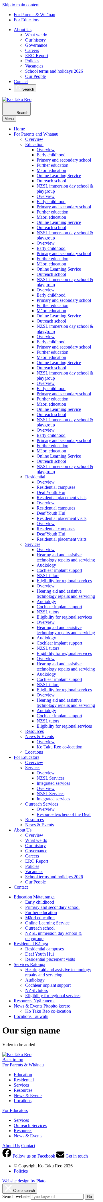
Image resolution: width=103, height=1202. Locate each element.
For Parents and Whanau (36, 134)
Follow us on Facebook (33, 1156)
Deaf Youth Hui (51, 492)
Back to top (12, 1059)
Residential (35, 476)
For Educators (26, 19)
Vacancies (34, 65)
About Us (22, 29)
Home (19, 128)
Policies (32, 60)
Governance (36, 45)
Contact (21, 81)
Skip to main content (20, 4)
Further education (52, 165)
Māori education (51, 170)
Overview (34, 139)
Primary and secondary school (64, 160)
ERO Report (36, 55)
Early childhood (51, 154)
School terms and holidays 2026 (54, 71)
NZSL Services (50, 778)
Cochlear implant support (59, 570)
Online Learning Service (59, 175)
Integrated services (53, 783)
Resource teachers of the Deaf (64, 814)
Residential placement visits (61, 497)
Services (32, 544)
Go (89, 1196)
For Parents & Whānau (34, 14)
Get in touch (76, 1156)
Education (34, 144)
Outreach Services (41, 804)
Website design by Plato (23, 1180)
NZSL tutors (48, 575)
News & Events (39, 736)
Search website (15, 1196)
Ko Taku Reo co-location (59, 746)
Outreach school (51, 180)
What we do (36, 34)
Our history (35, 40)
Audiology (46, 565)
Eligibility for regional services (64, 580)
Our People (35, 76)
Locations (34, 752)
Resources (34, 731)
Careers (32, 50)
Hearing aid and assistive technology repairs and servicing (66, 557)
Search (27, 89)
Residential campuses (56, 487)
